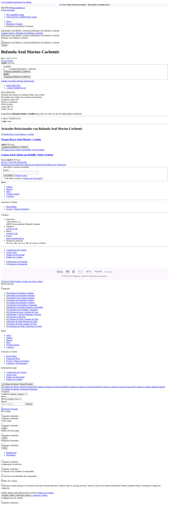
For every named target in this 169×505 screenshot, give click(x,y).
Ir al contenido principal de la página (16, 2)
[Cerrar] (2, 407)
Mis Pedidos (11, 207)
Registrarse (11, 455)
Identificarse (11, 453)
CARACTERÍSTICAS (16, 88)
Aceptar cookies (8, 495)
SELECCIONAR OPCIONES (14, 162)
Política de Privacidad (32, 178)
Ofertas (9, 187)
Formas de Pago (13, 358)
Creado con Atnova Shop (32, 281)
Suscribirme (8, 176)
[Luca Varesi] (7, 61)
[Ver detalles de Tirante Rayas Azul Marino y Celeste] (17, 134)
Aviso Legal (11, 252)
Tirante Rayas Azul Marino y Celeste (21, 139)
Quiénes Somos (12, 194)
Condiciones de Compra (16, 250)
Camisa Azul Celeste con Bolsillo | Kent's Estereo (27, 154)
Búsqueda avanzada (9, 409)
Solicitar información (25, 81)
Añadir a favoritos (8, 81)
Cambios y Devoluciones (16, 363)
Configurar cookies (39, 495)
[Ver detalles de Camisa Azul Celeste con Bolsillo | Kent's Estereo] (22, 150)
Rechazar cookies (23, 495)
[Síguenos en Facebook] (16, 261)
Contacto (10, 196)
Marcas (9, 189)
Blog (8, 191)
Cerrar (4, 45)
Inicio (8, 335)
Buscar (29, 404)
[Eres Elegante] (8, 10)
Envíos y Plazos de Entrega (17, 209)
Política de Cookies (14, 257)
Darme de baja (21, 175)
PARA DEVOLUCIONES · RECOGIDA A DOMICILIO (84, 5)
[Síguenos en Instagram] (16, 264)
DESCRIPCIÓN (13, 85)
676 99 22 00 (11, 229)
